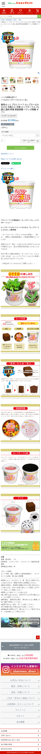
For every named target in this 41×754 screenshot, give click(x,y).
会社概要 (20, 722)
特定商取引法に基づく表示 (10, 740)
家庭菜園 (9, 20)
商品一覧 (12, 13)
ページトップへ (38, 637)
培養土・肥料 (17, 20)
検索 (39, 16)
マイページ (29, 13)
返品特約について (7, 154)
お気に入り (20, 13)
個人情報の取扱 (6, 744)
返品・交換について (20, 692)
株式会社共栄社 (6, 749)
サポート (20, 716)
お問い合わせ (5, 735)
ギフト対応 (5, 132)
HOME (3, 20)
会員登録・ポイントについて (20, 704)
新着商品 (4, 13)
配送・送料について (20, 686)
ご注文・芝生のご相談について (20, 698)
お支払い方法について (20, 680)
